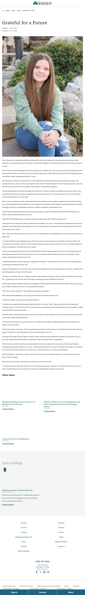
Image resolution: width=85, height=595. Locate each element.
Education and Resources (23, 537)
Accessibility (76, 586)
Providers (24, 523)
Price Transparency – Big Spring (65, 589)
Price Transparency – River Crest (38, 589)
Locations (61, 523)
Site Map (66, 586)
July (19, 10)
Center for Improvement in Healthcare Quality (48, 586)
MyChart (24, 546)
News (7, 10)
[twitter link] (40, 572)
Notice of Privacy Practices (26, 586)
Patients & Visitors (61, 542)
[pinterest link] (48, 572)
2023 (13, 10)
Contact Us (61, 546)
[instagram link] (44, 572)
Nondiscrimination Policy (9, 586)
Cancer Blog (13, 28)
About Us (61, 528)
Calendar (24, 532)
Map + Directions (42, 569)
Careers (61, 532)
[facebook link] (37, 572)
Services (24, 528)
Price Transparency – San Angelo (11, 589)
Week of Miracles (24, 551)
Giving (61, 537)
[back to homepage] (3, 10)
